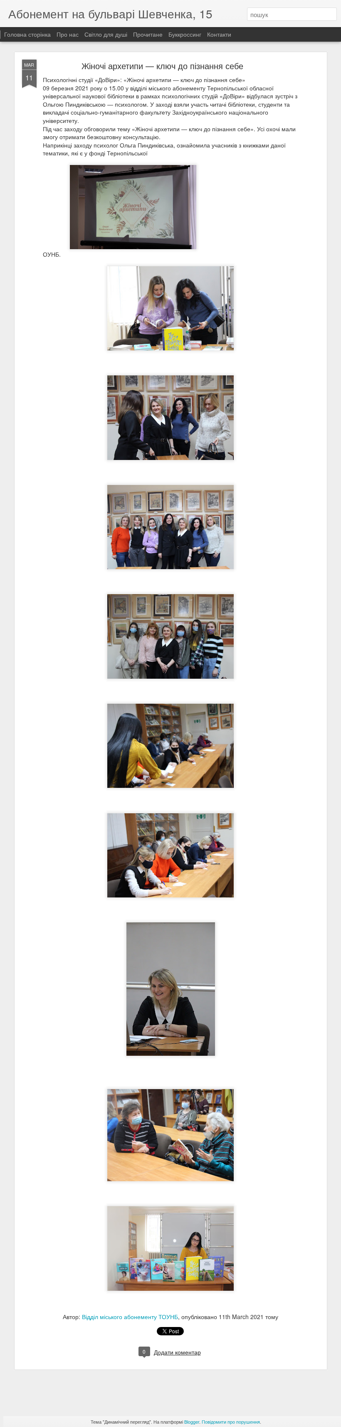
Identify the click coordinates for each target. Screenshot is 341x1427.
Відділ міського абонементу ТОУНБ (130, 1316)
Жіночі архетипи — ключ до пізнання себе (162, 66)
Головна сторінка (27, 34)
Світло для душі (105, 34)
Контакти (219, 34)
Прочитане (148, 34)
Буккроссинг (184, 34)
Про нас (68, 34)
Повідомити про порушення (231, 1421)
